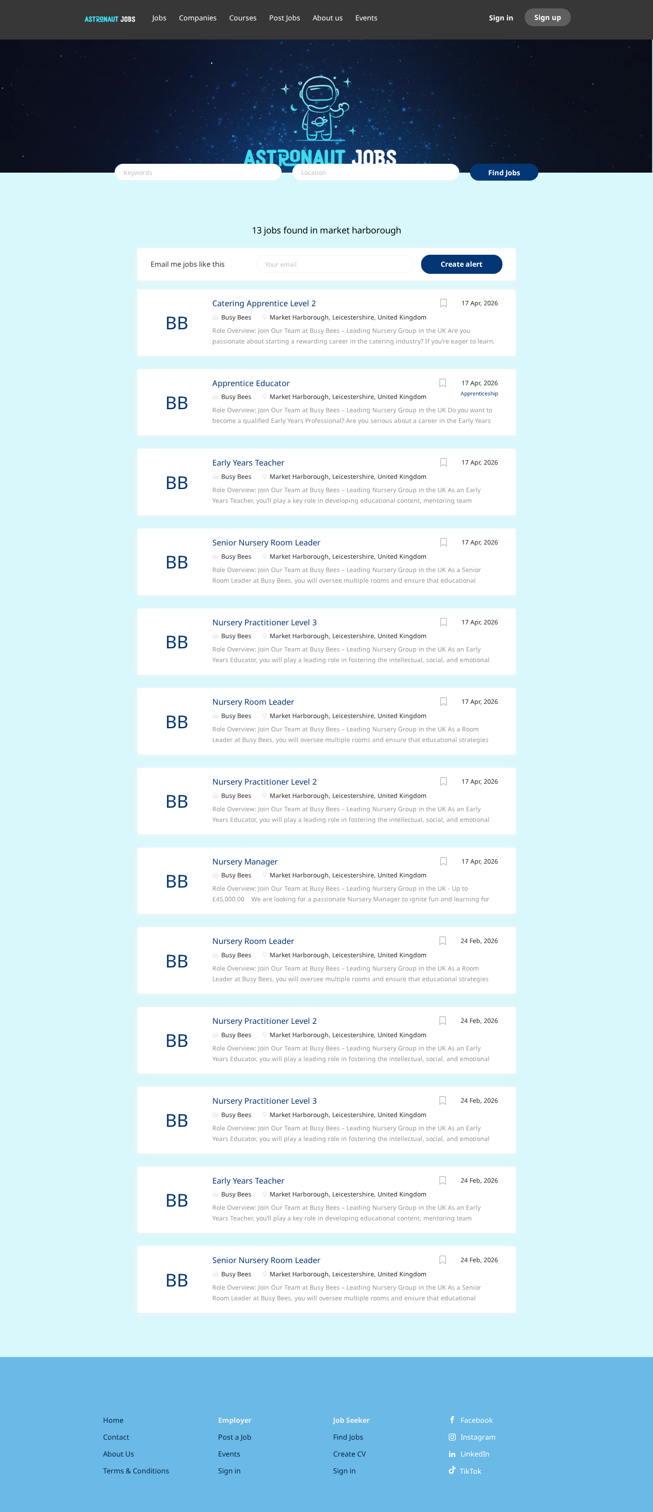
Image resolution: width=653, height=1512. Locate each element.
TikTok (469, 1471)
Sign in (501, 18)
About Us (118, 1454)
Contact (116, 1437)
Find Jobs (504, 173)
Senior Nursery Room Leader (266, 542)
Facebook (477, 1420)
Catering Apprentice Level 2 (264, 303)
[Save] (443, 304)
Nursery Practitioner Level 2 (264, 781)
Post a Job (234, 1437)
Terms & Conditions (136, 1471)
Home (113, 1420)
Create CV (349, 1454)
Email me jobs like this (188, 264)
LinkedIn (475, 1454)
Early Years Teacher (248, 462)
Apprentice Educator (251, 383)
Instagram (478, 1437)
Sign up (547, 17)
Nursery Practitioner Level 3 (264, 622)
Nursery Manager (245, 861)
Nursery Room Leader (253, 701)
